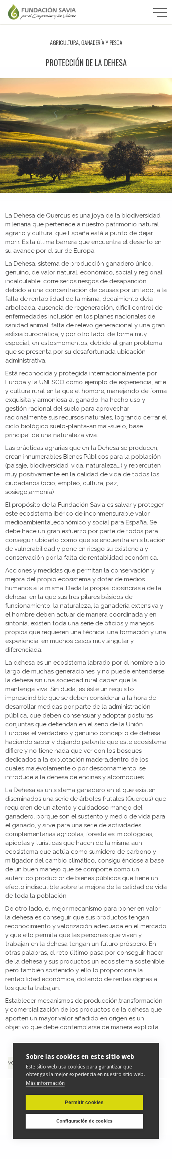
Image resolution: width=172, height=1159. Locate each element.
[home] (42, 12)
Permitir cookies (84, 1102)
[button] (160, 13)
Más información (45, 1083)
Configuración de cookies (84, 1121)
